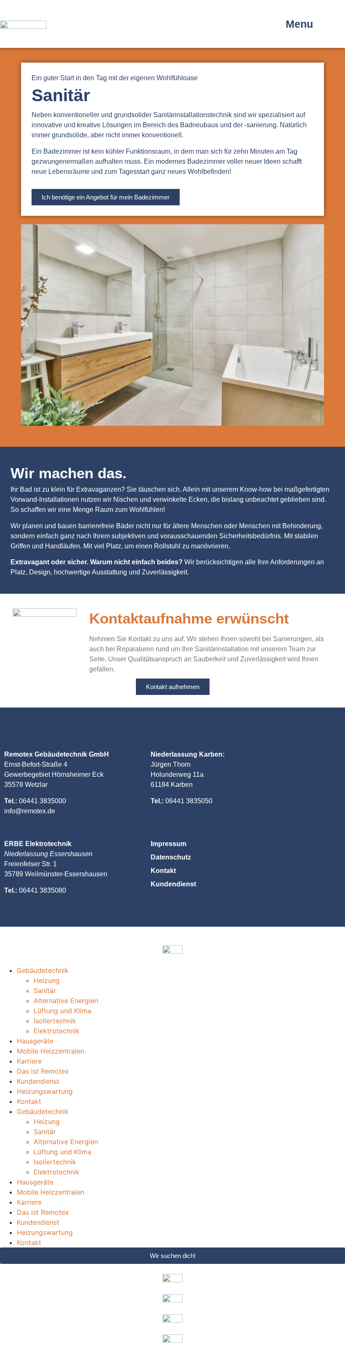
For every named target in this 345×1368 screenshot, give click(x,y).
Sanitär (45, 990)
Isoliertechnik (55, 1021)
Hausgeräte (35, 1041)
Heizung (47, 980)
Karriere (29, 1061)
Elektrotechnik (57, 1031)
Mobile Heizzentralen (50, 1051)
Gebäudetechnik (43, 970)
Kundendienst (38, 1081)
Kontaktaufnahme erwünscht (189, 618)
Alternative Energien (66, 1000)
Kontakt (29, 1101)
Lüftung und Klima (62, 1010)
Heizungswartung (45, 1091)
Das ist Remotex (43, 1071)
